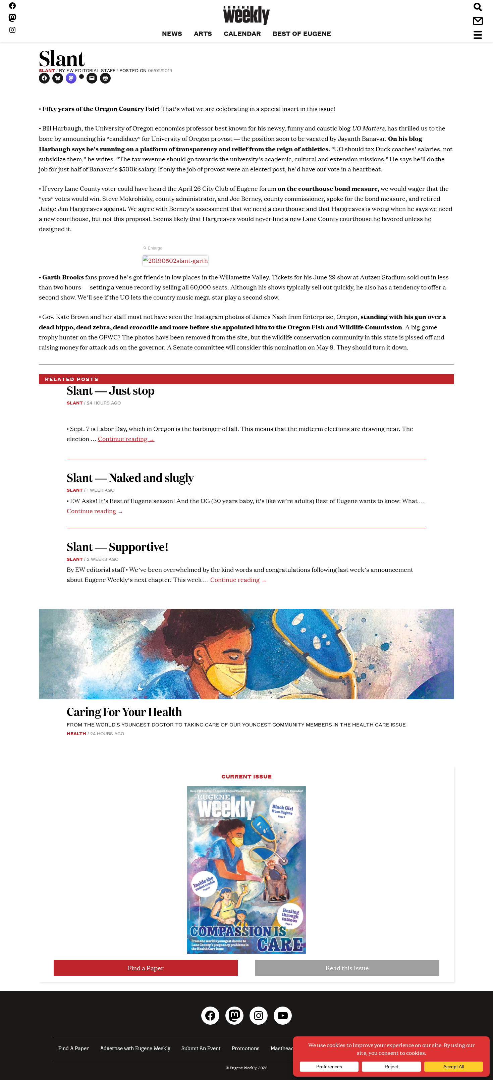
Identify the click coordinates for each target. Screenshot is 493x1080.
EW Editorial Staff (90, 70)
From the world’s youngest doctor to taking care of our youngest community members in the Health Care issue (236, 724)
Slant (47, 70)
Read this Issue (347, 968)
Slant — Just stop (111, 389)
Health (76, 733)
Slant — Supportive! (118, 546)
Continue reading (126, 438)
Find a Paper (146, 968)
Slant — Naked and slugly (130, 477)
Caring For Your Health (124, 711)
